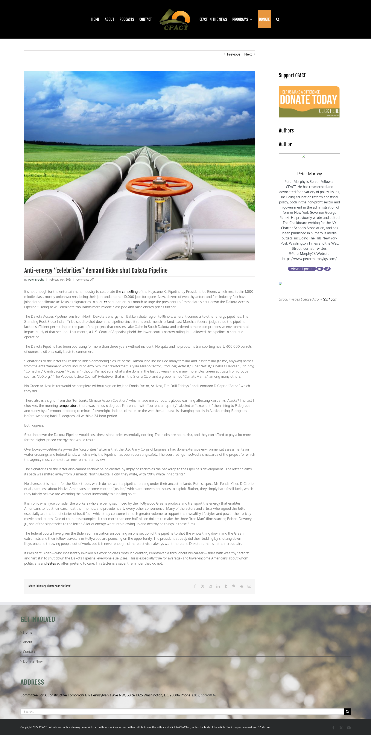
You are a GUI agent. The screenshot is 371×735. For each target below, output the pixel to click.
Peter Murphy (36, 279)
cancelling (130, 291)
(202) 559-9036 (204, 695)
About (27, 642)
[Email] (320, 269)
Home (27, 632)
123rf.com (329, 299)
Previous (233, 54)
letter (103, 302)
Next (248, 54)
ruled (222, 321)
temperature (68, 405)
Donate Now (33, 661)
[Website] (327, 269)
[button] (275, 19)
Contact (29, 651)
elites (51, 563)
